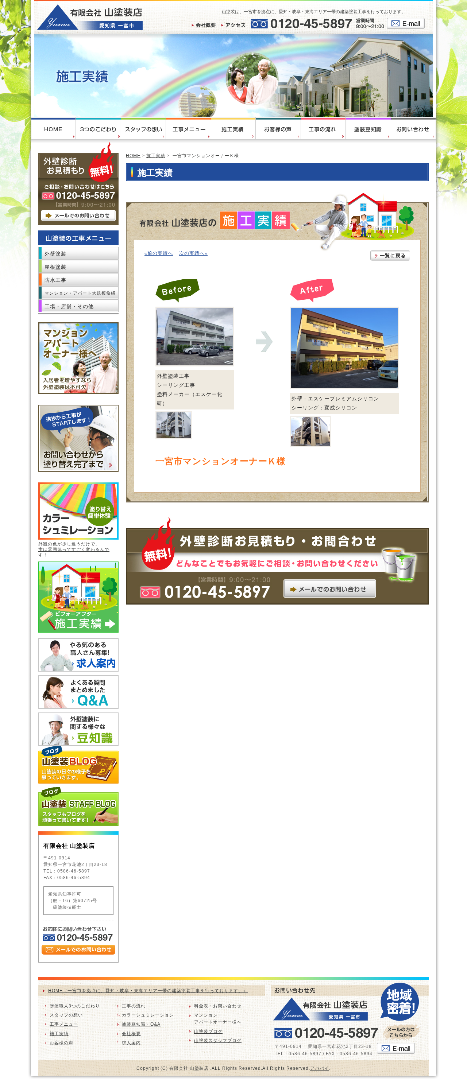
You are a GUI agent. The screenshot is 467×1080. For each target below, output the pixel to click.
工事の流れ (134, 1006)
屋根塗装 (55, 267)
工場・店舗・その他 (69, 306)
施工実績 (155, 155)
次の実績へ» (193, 253)
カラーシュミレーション (148, 1015)
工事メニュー (64, 1024)
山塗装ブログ (208, 1031)
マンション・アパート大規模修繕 (80, 293)
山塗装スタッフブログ (218, 1040)
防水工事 (55, 280)
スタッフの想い (66, 1015)
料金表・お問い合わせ (218, 1006)
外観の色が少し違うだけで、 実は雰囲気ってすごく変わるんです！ (73, 549)
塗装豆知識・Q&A (141, 1024)
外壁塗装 (55, 254)
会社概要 (131, 1033)
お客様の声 (61, 1042)
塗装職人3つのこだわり (75, 1006)
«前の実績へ (158, 253)
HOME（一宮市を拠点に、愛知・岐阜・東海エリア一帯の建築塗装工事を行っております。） (148, 990)
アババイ (319, 1068)
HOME (133, 155)
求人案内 (131, 1042)
